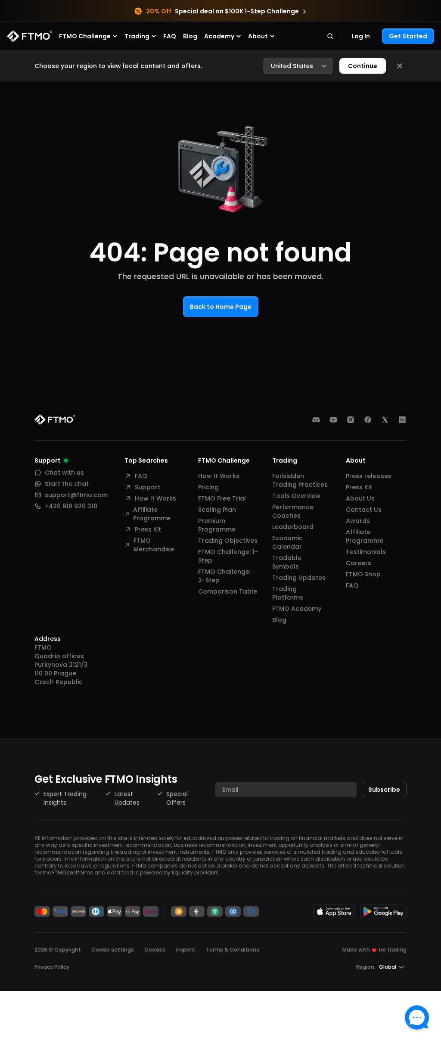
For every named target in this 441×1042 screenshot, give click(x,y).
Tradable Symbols (286, 562)
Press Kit (148, 529)
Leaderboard (293, 527)
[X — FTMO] (385, 419)
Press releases (368, 476)
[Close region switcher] (400, 66)
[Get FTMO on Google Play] (383, 911)
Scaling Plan (217, 509)
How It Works (155, 498)
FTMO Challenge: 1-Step (228, 556)
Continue (362, 66)
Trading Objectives (228, 540)
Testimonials (366, 551)
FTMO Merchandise (154, 545)
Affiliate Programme (152, 514)
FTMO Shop (363, 574)
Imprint (186, 949)
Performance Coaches (293, 511)
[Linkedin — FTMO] (402, 419)
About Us (360, 498)
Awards (358, 520)
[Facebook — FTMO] (367, 419)
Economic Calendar (287, 542)
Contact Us (364, 509)
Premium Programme (217, 525)
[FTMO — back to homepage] (29, 36)
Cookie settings (112, 949)
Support (147, 487)
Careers (358, 563)
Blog (190, 36)
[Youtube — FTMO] (333, 419)
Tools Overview (296, 495)
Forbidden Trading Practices (300, 480)
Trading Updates (299, 577)
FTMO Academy (296, 608)
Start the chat (67, 483)
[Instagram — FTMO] (350, 419)
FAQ (169, 36)
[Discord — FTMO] (316, 419)
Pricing (208, 487)
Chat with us (64, 472)
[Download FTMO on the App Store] (334, 911)
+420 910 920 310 (71, 506)
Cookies (155, 949)
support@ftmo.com (76, 495)
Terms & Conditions (232, 949)
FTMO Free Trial (222, 498)
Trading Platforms (287, 593)
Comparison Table (227, 591)
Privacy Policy (51, 966)
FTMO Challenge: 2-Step (224, 576)
